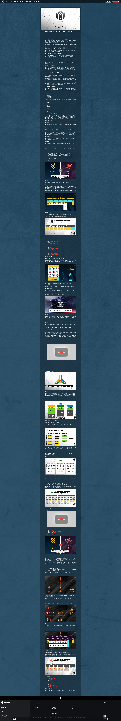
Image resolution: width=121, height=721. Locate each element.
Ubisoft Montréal (35, 707)
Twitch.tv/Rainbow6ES (54, 241)
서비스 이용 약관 (3, 716)
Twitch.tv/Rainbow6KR (53, 683)
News (2, 710)
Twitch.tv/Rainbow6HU (54, 252)
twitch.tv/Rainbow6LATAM (54, 529)
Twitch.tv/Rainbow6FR (54, 243)
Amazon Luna (54, 714)
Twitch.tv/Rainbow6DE (53, 246)
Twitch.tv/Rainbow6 (52, 238)
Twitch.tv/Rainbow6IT (54, 248)
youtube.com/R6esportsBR (55, 527)
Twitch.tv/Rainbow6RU (54, 253)
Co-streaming (115, 1)
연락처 (2, 713)
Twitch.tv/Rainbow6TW (53, 686)
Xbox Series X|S (54, 708)
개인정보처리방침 (4, 715)
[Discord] (60, 698)
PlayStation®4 (54, 712)
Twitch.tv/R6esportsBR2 (55, 254)
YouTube (50, 240)
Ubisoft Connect (4, 707)
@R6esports (67, 693)
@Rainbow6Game (73, 693)
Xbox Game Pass (54, 707)
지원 (2, 711)
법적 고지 (2, 717)
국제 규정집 (73, 707)
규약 (72, 708)
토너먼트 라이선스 (108, 1)
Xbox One (53, 709)
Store (2, 706)
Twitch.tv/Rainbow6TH (53, 685)
